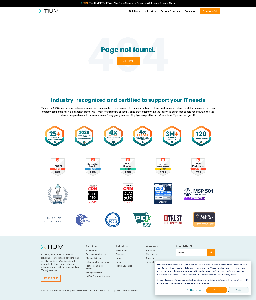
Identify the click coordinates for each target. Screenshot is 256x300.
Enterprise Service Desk (97, 262)
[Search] (211, 252)
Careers (150, 258)
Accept (217, 290)
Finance (120, 254)
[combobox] (191, 252)
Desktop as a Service (96, 254)
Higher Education (124, 266)
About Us (150, 250)
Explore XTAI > (167, 3)
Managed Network (95, 272)
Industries (150, 11)
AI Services (91, 250)
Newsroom (151, 254)
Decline (239, 290)
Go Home (128, 60)
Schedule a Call (210, 11)
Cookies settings (195, 290)
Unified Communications (98, 276)
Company (190, 11)
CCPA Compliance (130, 291)
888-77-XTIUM (51, 278)
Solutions (134, 11)
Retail (118, 258)
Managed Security (94, 258)
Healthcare (121, 250)
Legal (118, 262)
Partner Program (170, 11)
